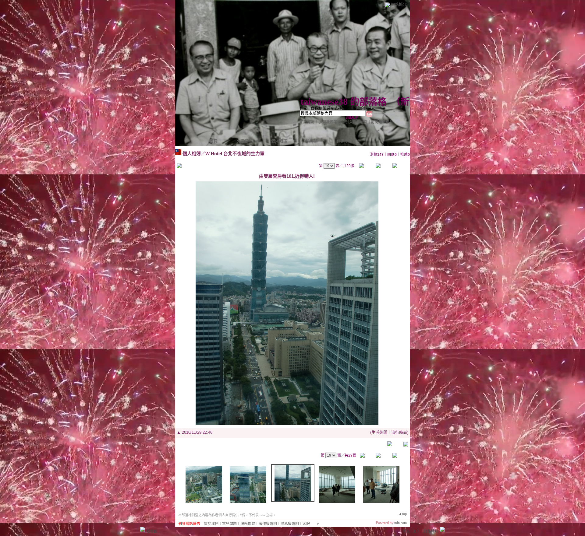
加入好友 (307, 122)
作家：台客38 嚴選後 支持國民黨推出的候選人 (337, 108)
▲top (403, 514)
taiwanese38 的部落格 (343, 101)
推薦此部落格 (330, 122)
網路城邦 (399, 4)
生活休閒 (379, 432)
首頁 (214, 141)
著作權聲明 (268, 524)
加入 (416, 531)
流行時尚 (399, 432)
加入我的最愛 (356, 122)
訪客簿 (312, 141)
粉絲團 (152, 531)
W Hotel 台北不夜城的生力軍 (234, 153)
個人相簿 (279, 141)
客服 (306, 524)
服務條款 (247, 524)
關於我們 (211, 524)
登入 (406, 531)
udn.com (400, 523)
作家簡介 (345, 141)
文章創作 (244, 141)
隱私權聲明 (290, 524)
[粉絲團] (142, 529)
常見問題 (229, 524)
